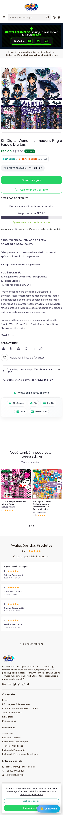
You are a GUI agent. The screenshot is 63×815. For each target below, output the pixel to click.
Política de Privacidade (13, 750)
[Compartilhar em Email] (33, 349)
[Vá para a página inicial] (31, 7)
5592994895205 (15, 775)
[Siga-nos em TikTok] (23, 684)
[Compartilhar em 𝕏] (11, 349)
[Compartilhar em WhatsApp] (18, 349)
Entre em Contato (11, 737)
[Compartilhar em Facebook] (3, 349)
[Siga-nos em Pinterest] (27, 684)
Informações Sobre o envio (16, 704)
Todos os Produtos (27, 52)
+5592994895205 (15, 770)
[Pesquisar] (47, 17)
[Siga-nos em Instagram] (14, 684)
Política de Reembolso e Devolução (20, 754)
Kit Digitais (7, 716)
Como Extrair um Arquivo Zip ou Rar (20, 708)
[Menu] (4, 17)
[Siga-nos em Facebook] (18, 684)
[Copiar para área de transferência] (41, 349)
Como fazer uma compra (15, 741)
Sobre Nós (7, 733)
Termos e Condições (12, 745)
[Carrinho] (59, 17)
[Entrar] (54, 17)
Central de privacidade (31, 794)
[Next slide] (59, 526)
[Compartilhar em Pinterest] (26, 349)
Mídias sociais (9, 720)
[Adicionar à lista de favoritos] (27, 480)
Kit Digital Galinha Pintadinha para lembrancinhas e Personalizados (42, 505)
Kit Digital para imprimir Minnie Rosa (14, 502)
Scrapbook (46, 52)
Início (11, 52)
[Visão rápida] (27, 487)
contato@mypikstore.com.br (20, 766)
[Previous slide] (3, 526)
